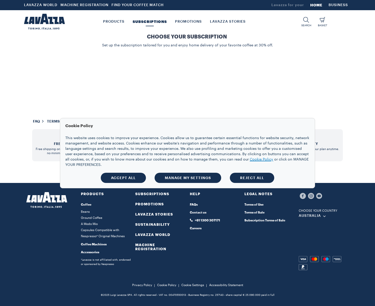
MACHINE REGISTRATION (84, 5)
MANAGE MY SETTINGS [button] (188, 178)
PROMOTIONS (149, 204)
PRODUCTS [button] (113, 21)
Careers (196, 228)
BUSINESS (338, 5)
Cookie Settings (192, 285)
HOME (316, 5)
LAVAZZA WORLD (40, 5)
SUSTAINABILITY (152, 224)
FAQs (194, 204)
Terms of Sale (254, 212)
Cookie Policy (166, 285)
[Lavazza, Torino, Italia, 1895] (44, 22)
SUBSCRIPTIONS (152, 194)
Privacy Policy (142, 285)
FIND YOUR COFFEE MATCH (137, 5)
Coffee (86, 204)
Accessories (90, 252)
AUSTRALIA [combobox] (310, 216)
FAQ (36, 121)
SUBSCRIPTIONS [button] (150, 21)
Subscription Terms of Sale (264, 220)
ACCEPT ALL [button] (123, 178)
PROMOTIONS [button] (188, 21)
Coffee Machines (94, 244)
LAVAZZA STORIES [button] (228, 21)
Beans (85, 211)
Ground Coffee (91, 217)
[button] (306, 22)
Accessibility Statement (226, 285)
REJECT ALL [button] (252, 178)
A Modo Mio (89, 223)
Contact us (198, 212)
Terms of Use (254, 204)
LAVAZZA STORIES (154, 214)
